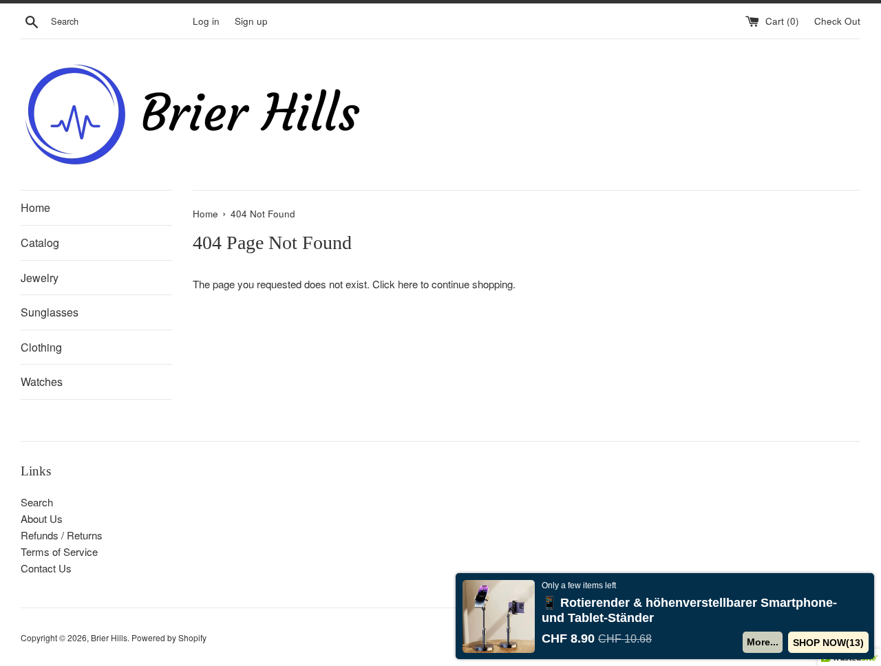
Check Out (837, 21)
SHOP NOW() (828, 642)
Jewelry (40, 278)
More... (762, 641)
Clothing (41, 347)
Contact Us (46, 568)
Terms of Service (59, 551)
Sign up (251, 21)
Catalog (40, 242)
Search (37, 502)
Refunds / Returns (62, 535)
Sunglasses (49, 312)
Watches (42, 381)
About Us (42, 518)
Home (35, 207)
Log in (206, 21)
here (408, 284)
